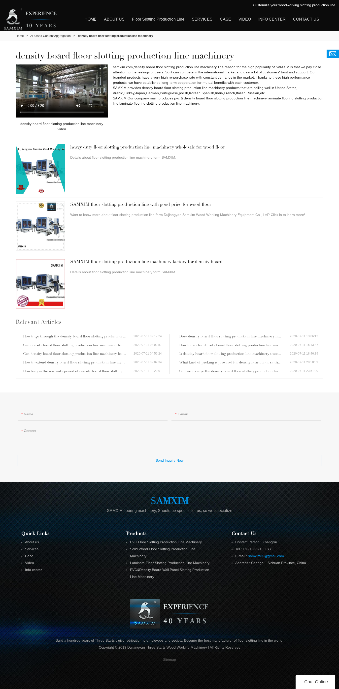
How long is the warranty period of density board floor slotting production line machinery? (78, 371)
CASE (225, 19)
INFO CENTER (272, 19)
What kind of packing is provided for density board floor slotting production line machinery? (234, 362)
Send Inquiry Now (169, 460)
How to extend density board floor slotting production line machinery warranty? (78, 362)
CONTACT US (306, 19)
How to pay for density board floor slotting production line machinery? (234, 345)
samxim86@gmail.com (266, 556)
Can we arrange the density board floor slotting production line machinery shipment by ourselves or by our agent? (234, 371)
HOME (91, 19)
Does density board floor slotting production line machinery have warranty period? (234, 336)
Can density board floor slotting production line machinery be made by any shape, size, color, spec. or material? (78, 345)
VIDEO (244, 19)
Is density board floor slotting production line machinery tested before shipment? (234, 354)
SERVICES (202, 19)
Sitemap (169, 659)
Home (20, 36)
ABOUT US (114, 19)
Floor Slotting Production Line (158, 19)
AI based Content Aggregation (50, 36)
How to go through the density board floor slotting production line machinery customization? (78, 336)
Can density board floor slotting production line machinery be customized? (78, 354)
